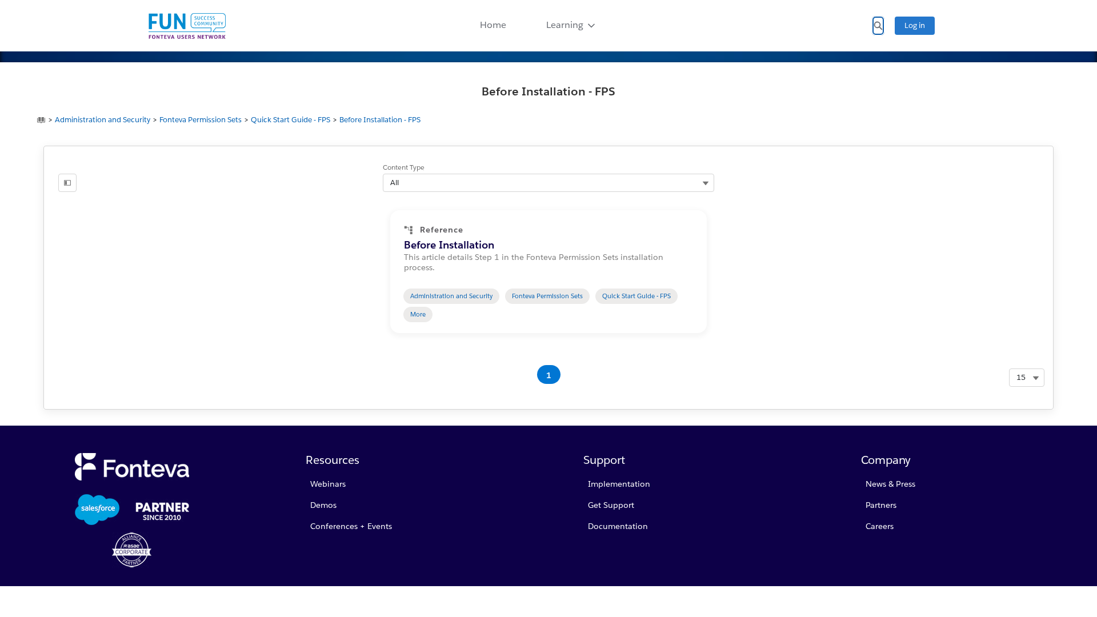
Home (493, 25)
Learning (564, 25)
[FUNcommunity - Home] (187, 26)
